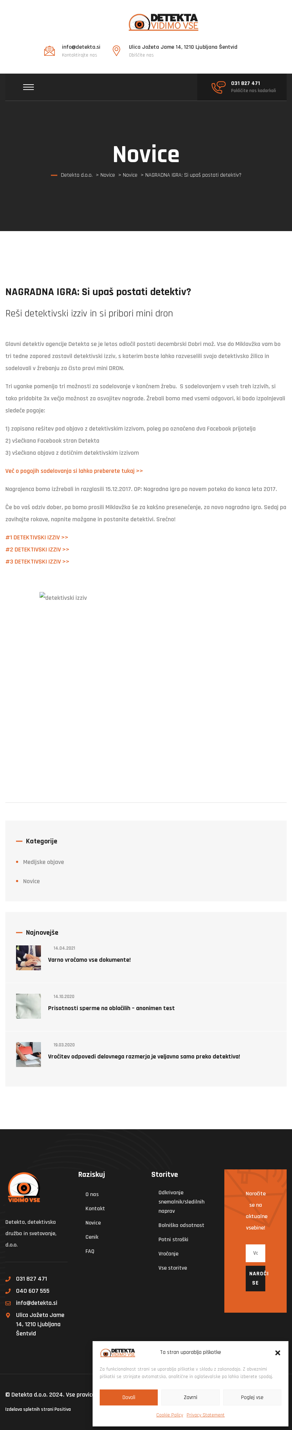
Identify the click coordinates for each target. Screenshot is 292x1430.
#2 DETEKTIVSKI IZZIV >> (37, 549)
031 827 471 (31, 1279)
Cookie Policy (169, 1415)
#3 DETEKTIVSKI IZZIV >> (37, 561)
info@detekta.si (36, 1303)
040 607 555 (32, 1291)
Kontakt (95, 1208)
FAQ (89, 1251)
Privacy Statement (206, 1415)
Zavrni (190, 1397)
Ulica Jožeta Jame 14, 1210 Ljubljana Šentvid (40, 1324)
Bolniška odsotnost (181, 1225)
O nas (92, 1194)
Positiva (62, 1409)
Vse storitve (172, 1268)
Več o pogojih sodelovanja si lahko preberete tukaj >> (74, 471)
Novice (31, 881)
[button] (277, 1352)
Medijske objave (43, 862)
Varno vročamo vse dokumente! (89, 960)
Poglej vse (252, 1397)
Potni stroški (173, 1239)
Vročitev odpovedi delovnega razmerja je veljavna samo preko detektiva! (144, 1056)
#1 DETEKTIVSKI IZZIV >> (36, 537)
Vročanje (168, 1254)
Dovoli (128, 1397)
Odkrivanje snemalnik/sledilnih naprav (181, 1202)
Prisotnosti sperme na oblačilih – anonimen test (111, 1008)
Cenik (91, 1237)
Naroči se (257, 1278)
